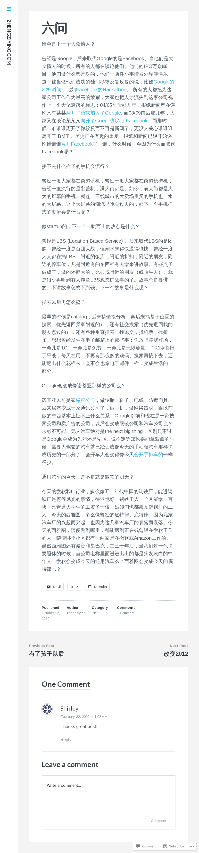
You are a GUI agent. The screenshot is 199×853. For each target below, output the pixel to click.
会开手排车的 (148, 454)
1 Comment (125, 613)
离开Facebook (77, 144)
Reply (65, 739)
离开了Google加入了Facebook (114, 120)
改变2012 (176, 653)
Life (94, 613)
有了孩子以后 (46, 653)
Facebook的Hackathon (101, 89)
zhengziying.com (9, 42)
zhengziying (76, 613)
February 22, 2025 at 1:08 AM (84, 716)
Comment (158, 821)
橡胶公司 (85, 400)
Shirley (69, 708)
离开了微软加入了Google (93, 113)
